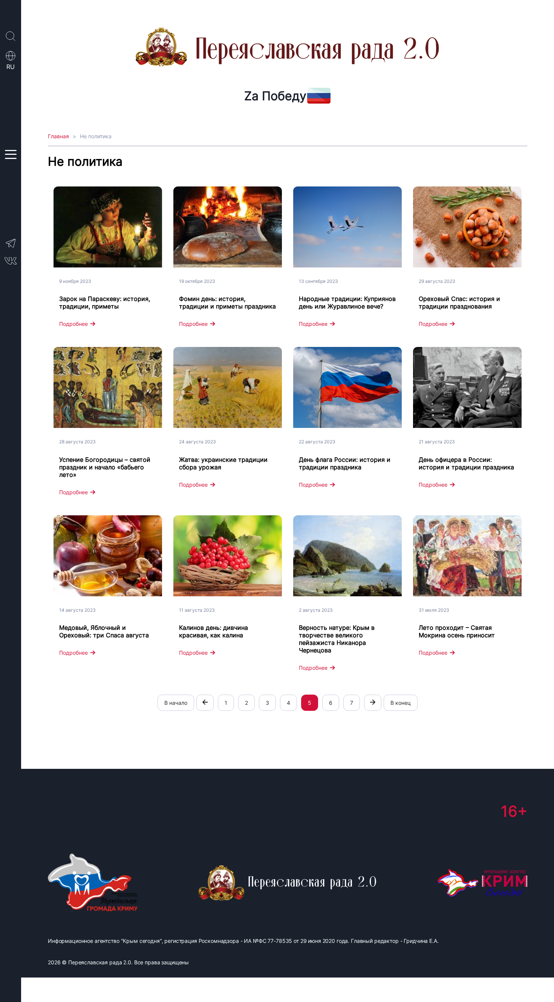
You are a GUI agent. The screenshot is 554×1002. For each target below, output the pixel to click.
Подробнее (73, 324)
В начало (175, 703)
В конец (400, 703)
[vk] (11, 262)
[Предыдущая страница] (205, 703)
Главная (58, 136)
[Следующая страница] (372, 703)
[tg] (11, 247)
